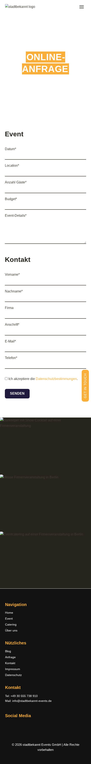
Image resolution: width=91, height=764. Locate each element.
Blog (8, 651)
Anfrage (10, 657)
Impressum (12, 669)
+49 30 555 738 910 (24, 696)
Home (9, 612)
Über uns (11, 630)
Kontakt (10, 663)
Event (9, 618)
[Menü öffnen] (81, 7)
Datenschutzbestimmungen (56, 379)
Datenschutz (13, 675)
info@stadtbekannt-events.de (32, 701)
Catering (11, 624)
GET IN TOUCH (85, 385)
